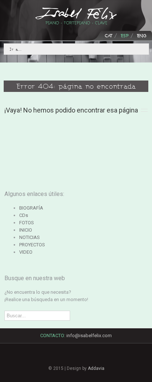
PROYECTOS (32, 244)
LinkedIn (76, 358)
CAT (109, 35)
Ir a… (16, 49)
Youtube (101, 360)
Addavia (96, 368)
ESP (125, 35)
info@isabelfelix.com (89, 335)
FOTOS (26, 222)
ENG (141, 35)
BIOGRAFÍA (31, 208)
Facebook (50, 356)
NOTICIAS (29, 237)
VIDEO (25, 252)
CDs (23, 215)
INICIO (25, 230)
